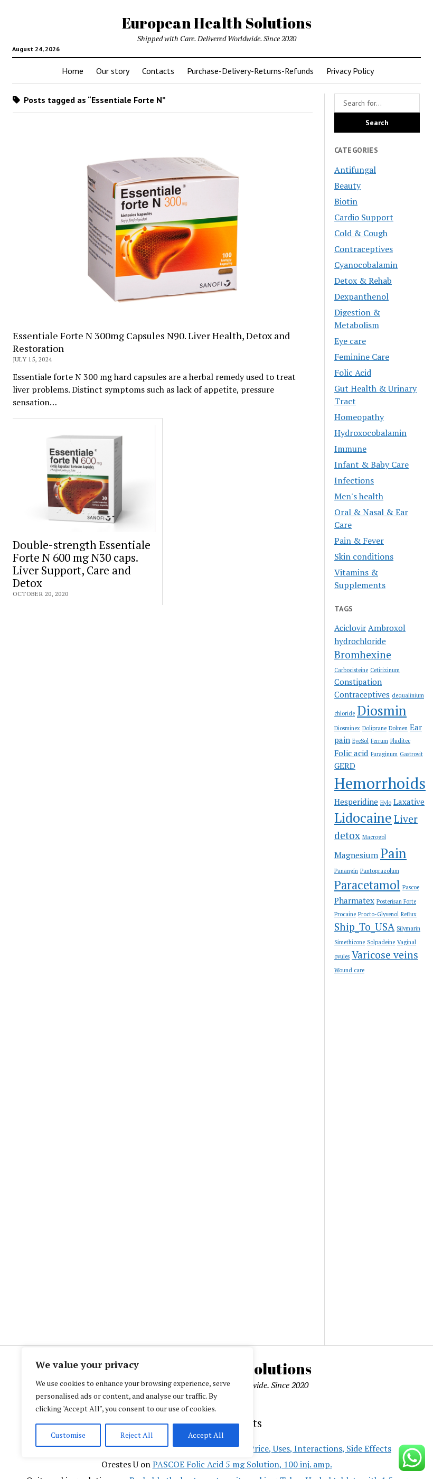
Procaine (345, 914)
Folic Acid (352, 372)
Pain (393, 853)
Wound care (349, 970)
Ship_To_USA (364, 927)
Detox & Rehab (363, 280)
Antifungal (355, 169)
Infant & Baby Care (371, 464)
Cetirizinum (385, 670)
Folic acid (351, 753)
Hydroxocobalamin (370, 433)
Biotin (345, 201)
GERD (344, 765)
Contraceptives (363, 249)
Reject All (136, 1435)
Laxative (409, 801)
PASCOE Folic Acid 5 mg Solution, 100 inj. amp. (242, 1464)
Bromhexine (362, 655)
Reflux (409, 914)
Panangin (346, 871)
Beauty (347, 185)
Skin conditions (363, 556)
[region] (137, 1402)
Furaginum (384, 754)
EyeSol (360, 741)
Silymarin (408, 928)
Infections (354, 480)
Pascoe (410, 887)
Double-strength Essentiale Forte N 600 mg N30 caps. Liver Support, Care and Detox (81, 563)
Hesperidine (356, 801)
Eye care (350, 341)
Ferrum (379, 741)
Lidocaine (363, 817)
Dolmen (398, 728)
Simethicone (349, 942)
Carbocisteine (351, 670)
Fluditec (400, 741)
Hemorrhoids (380, 783)
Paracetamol (367, 884)
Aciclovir (350, 627)
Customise (68, 1435)
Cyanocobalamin (366, 265)
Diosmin (382, 710)
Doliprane (374, 728)
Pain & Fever (359, 540)
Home (72, 71)
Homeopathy (359, 417)
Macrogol (374, 837)
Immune (350, 448)
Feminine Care (361, 356)
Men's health (358, 496)
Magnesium (356, 855)
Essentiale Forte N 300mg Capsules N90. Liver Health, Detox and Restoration (151, 342)
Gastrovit (411, 754)
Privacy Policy (350, 71)
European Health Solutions (217, 23)
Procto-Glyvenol (378, 914)
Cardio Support (363, 217)
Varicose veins (385, 955)
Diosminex (347, 728)
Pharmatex (354, 900)
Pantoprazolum (379, 871)
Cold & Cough (361, 233)
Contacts (158, 71)
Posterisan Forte (396, 901)
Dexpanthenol (361, 296)
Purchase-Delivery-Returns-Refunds (250, 71)
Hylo (385, 802)
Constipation (358, 681)
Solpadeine (381, 942)
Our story (112, 71)
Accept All (206, 1435)
